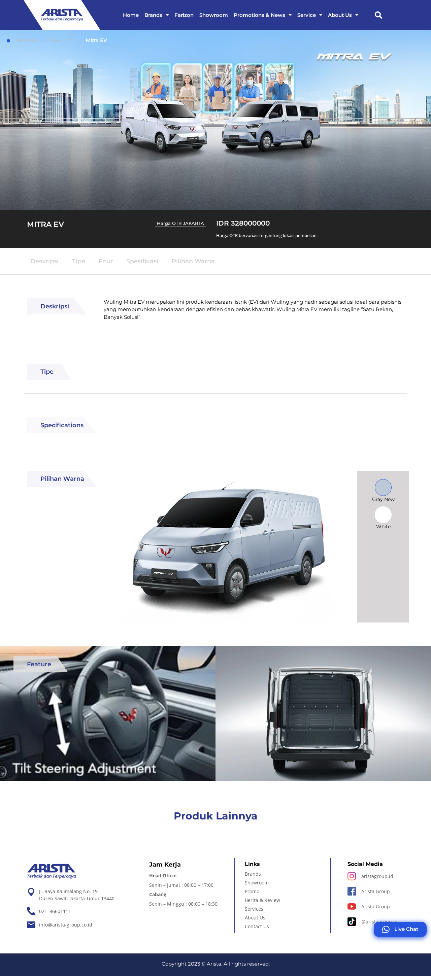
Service (306, 15)
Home (131, 15)
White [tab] (383, 527)
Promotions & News (259, 15)
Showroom (213, 15)
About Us (340, 15)
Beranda (25, 40)
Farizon (184, 15)
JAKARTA (193, 223)
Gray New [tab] (383, 499)
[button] (378, 15)
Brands (153, 15)
